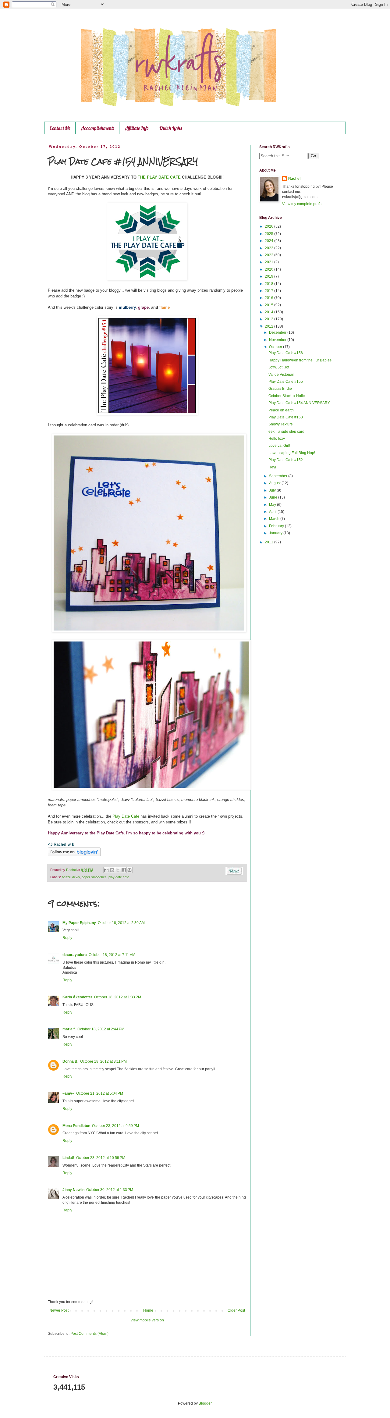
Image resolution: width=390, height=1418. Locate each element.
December (278, 332)
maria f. (69, 1029)
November (278, 340)
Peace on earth (281, 410)
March (274, 519)
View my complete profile (303, 204)
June (273, 497)
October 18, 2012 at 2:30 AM (121, 923)
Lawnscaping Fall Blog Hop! (291, 453)
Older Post (236, 1310)
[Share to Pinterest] (129, 870)
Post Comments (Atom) (89, 1333)
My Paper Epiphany (79, 923)
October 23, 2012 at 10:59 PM (100, 1158)
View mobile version (147, 1320)
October (276, 347)
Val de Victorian (281, 374)
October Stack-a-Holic (286, 396)
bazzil (66, 877)
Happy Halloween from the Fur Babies (300, 360)
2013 (269, 319)
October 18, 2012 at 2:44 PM (100, 1029)
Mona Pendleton (76, 1126)
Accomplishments (97, 128)
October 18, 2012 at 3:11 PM (103, 1061)
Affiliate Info (137, 128)
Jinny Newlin (73, 1190)
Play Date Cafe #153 (285, 417)
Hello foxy (276, 438)
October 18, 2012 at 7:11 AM (112, 955)
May (273, 505)
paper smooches (94, 877)
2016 (269, 298)
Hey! (272, 467)
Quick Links (170, 128)
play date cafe (118, 877)
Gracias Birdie (280, 388)
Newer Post (59, 1310)
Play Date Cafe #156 (285, 353)
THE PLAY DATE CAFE (159, 177)
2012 (269, 326)
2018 (269, 284)
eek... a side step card (286, 431)
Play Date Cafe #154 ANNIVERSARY (299, 403)
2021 (269, 262)
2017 (269, 291)
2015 (269, 305)
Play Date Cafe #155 (285, 381)
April (273, 512)
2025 (269, 234)
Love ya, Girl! (279, 445)
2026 (269, 226)
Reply (67, 938)
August (275, 483)
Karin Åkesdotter (77, 997)
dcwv (76, 877)
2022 (269, 255)
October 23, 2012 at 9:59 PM (115, 1126)
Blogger (205, 1403)
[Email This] (106, 870)
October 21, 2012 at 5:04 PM (99, 1093)
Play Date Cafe (125, 816)
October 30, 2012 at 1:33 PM (109, 1190)
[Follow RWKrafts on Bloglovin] (74, 855)
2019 (269, 276)
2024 (269, 241)
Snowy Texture (280, 424)
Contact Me (59, 128)
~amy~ (68, 1093)
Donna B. (70, 1061)
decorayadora (74, 955)
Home (148, 1310)
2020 (269, 269)
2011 (269, 542)
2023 (269, 248)
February (277, 526)
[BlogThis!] (112, 870)
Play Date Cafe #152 (285, 460)
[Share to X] (118, 870)
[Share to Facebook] (124, 870)
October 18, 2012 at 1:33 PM (117, 997)
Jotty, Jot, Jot (278, 367)
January (276, 533)
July (273, 490)
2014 (269, 312)
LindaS (68, 1158)
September (278, 476)
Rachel (294, 178)
